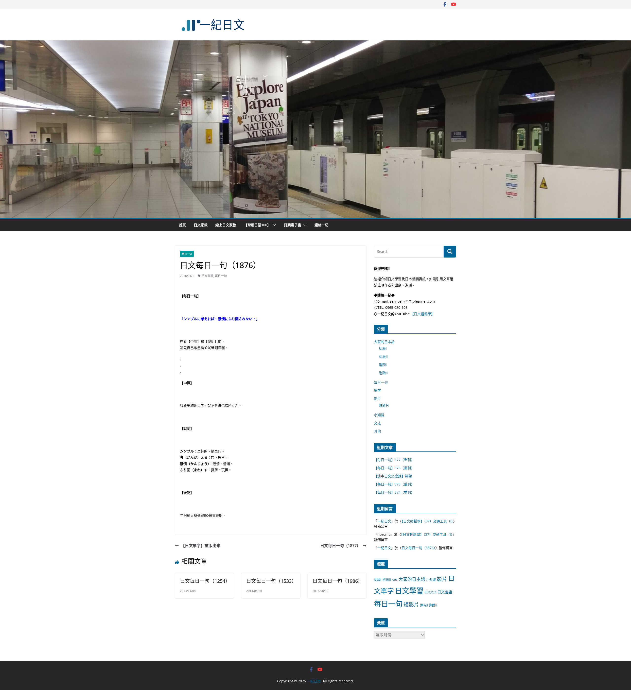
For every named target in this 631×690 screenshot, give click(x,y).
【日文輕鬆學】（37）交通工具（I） (427, 521)
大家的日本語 (384, 341)
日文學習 (207, 276)
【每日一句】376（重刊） (394, 468)
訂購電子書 (292, 225)
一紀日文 (384, 521)
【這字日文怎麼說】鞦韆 (393, 476)
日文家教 (201, 225)
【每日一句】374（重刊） (394, 492)
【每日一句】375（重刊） (394, 484)
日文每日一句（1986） (338, 581)
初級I (383, 348)
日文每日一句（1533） (271, 581)
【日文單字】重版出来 (200, 545)
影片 (377, 398)
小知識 (379, 415)
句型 (395, 580)
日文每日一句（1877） (340, 545)
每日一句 (187, 254)
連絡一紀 (321, 225)
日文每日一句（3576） (418, 547)
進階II (383, 372)
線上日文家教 (225, 225)
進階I (383, 364)
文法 (377, 423)
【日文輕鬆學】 (422, 313)
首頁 (182, 225)
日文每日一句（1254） (205, 581)
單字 (377, 390)
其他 (377, 431)
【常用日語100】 (257, 225)
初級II (383, 356)
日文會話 (444, 592)
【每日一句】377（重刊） (394, 459)
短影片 (384, 405)
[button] (273, 225)
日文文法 (430, 592)
